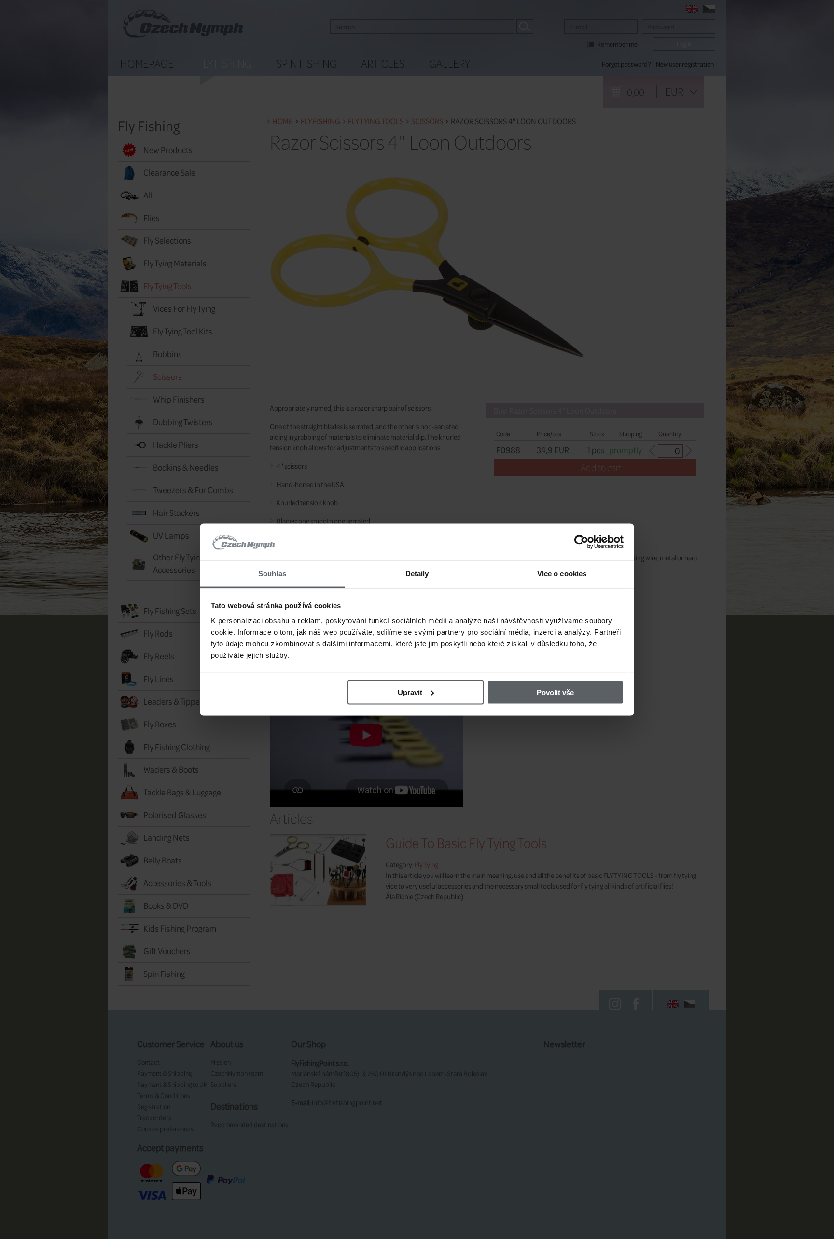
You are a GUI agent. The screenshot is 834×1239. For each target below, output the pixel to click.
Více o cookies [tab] (561, 574)
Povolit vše (555, 692)
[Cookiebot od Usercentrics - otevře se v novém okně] (581, 542)
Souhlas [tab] (272, 574)
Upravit (410, 692)
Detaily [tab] (417, 574)
